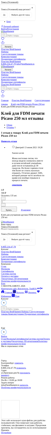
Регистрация (13, 29)
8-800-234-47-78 (8, 64)
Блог (9, 21)
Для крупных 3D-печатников (14, 278)
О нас (3, 266)
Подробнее (6, 432)
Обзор (9, 125)
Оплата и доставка (9, 276)
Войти (4, 29)
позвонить (21, 368)
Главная (4, 100)
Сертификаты (7, 271)
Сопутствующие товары (12, 54)
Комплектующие (9, 56)
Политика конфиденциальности (16, 281)
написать (24, 385)
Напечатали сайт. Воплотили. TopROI (19, 289)
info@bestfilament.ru (25, 64)
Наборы (4, 52)
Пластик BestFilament (11, 49)
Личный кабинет (11, 26)
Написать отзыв (9, 141)
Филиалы (5, 269)
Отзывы (10, 127)
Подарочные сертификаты (13, 59)
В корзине (26, 210)
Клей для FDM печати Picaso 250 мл (28, 104)
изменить (19, 363)
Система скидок (8, 274)
